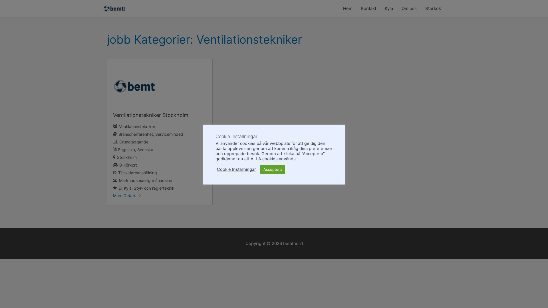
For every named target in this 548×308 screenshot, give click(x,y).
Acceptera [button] (272, 169)
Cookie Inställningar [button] (236, 169)
